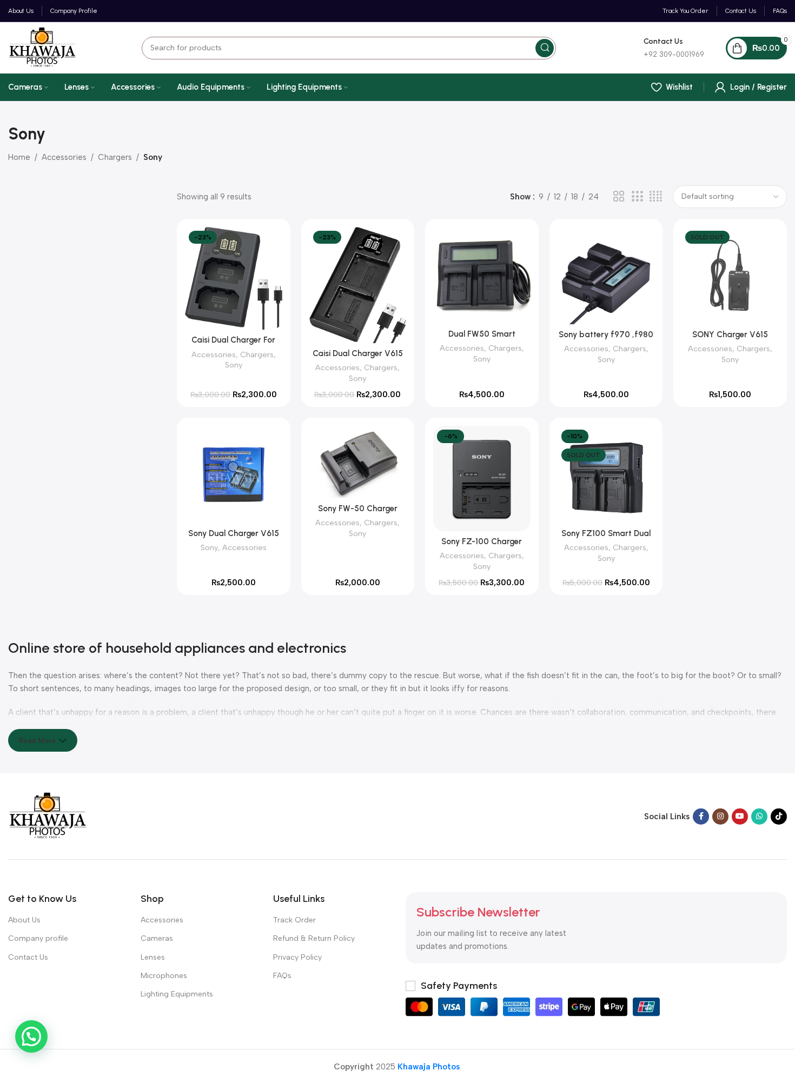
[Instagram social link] (720, 816)
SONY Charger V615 (730, 334)
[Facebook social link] (701, 816)
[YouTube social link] (740, 816)
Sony (233, 365)
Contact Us (28, 957)
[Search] (544, 48)
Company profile (38, 938)
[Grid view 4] (656, 196)
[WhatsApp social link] (759, 816)
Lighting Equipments (177, 994)
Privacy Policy (297, 957)
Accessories (64, 157)
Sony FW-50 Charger (358, 508)
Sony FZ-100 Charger (481, 541)
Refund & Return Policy (314, 938)
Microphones (164, 975)
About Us (24, 920)
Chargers (115, 157)
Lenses (153, 957)
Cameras (157, 938)
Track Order (294, 920)
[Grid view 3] (637, 196)
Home (19, 157)
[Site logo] (42, 47)
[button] (31, 1036)
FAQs (282, 975)
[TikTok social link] (779, 816)
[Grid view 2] (618, 196)
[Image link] (48, 815)
